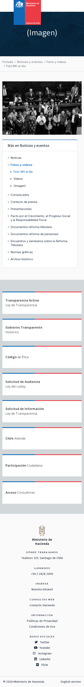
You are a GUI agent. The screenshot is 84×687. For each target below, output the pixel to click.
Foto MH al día (16, 66)
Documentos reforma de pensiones (34, 234)
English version (71, 681)
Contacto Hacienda (42, 605)
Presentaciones (21, 209)
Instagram (45, 653)
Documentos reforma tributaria (31, 227)
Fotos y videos (56, 62)
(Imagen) (19, 186)
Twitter (45, 642)
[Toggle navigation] (64, 5)
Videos (18, 179)
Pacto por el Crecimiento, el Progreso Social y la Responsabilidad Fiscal (40, 218)
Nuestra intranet (42, 589)
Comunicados (20, 195)
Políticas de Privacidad (42, 621)
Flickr (44, 665)
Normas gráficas (22, 252)
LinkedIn (44, 659)
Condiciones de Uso (42, 626)
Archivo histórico (22, 259)
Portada (7, 62)
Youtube (44, 648)
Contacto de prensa (24, 202)
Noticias (16, 158)
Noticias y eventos (30, 62)
